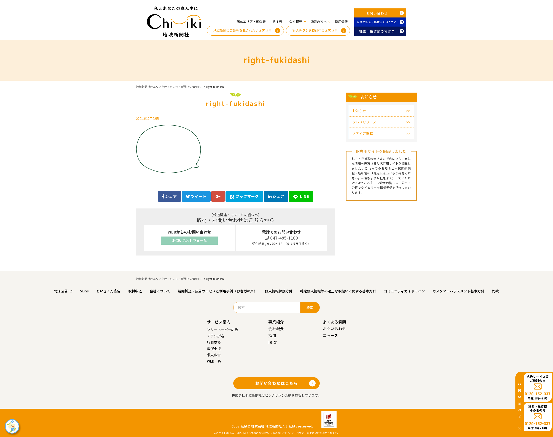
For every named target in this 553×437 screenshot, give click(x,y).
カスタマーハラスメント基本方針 (458, 290)
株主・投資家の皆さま (377, 31)
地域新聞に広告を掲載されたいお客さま (242, 30)
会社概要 (276, 328)
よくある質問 (334, 322)
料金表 (277, 21)
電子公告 (61, 290)
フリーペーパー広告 (222, 329)
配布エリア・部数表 (251, 21)
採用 (272, 335)
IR (270, 342)
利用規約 (314, 432)
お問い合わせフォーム (189, 240)
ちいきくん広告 (108, 290)
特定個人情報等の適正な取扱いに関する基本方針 (338, 290)
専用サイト (381, 173)
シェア (170, 196)
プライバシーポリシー (294, 432)
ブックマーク (247, 196)
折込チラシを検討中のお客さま (315, 30)
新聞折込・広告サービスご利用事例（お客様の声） (217, 290)
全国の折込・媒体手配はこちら (377, 22)
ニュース (330, 335)
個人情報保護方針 (278, 290)
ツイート (198, 196)
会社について (159, 290)
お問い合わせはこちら (276, 383)
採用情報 (341, 21)
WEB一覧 (214, 361)
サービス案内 (218, 322)
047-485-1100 (283, 238)
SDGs (84, 290)
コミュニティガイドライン (404, 290)
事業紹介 (276, 322)
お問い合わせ (377, 13)
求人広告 (214, 354)
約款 (495, 290)
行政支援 (214, 342)
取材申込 (135, 290)
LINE (304, 196)
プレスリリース (364, 122)
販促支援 (214, 348)
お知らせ (359, 110)
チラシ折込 (215, 335)
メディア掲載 (362, 133)
